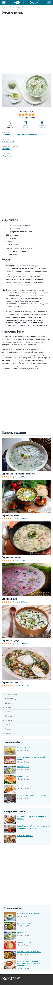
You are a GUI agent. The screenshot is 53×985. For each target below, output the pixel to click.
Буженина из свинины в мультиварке (32, 795)
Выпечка (8, 716)
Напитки (8, 725)
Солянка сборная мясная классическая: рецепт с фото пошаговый (29, 963)
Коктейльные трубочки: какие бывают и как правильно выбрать (33, 827)
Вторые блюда (11, 699)
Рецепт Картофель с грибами (29, 952)
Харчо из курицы (24, 923)
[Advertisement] (26, 43)
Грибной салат (23, 767)
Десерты (8, 720)
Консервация (10, 733)
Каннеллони (22, 786)
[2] (23, 114)
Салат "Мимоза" (23, 747)
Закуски (8, 707)
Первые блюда (15, 7)
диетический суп (24, 942)
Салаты (8, 703)
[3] (26, 114)
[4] (29, 114)
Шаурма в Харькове (25, 836)
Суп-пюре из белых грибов (28, 913)
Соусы (7, 729)
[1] (19, 114)
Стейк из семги (23, 776)
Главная (5, 7)
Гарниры (8, 712)
